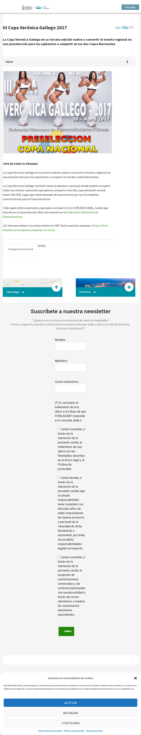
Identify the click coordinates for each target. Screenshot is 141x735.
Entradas (130, 7)
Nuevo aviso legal (94, 730)
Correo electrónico (67, 382)
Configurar (70, 723)
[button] (135, 678)
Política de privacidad (74, 730)
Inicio (9, 61)
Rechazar (70, 713)
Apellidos (61, 361)
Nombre (60, 340)
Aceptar (70, 702)
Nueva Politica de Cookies (50, 730)
